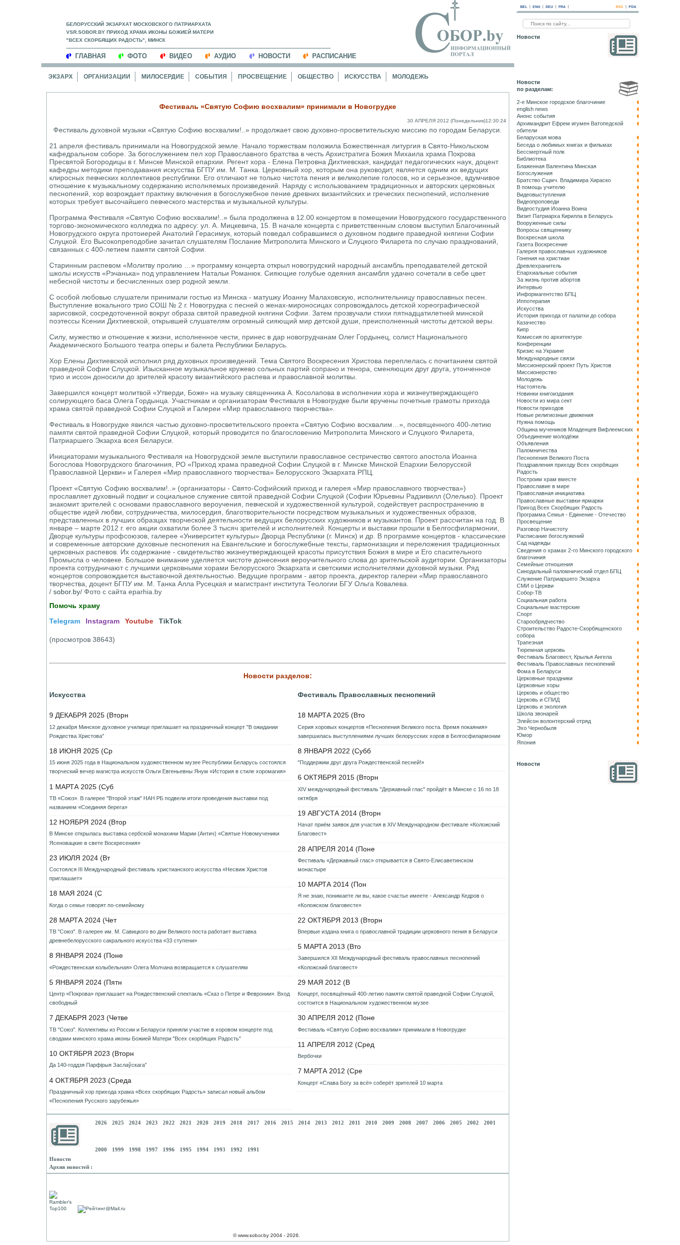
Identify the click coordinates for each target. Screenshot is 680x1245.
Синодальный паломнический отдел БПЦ (569, 571)
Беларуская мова (539, 137)
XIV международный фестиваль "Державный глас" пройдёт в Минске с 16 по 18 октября (398, 793)
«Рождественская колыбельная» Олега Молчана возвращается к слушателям (148, 967)
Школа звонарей (537, 714)
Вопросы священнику (544, 230)
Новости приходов (540, 408)
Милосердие (162, 76)
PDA (632, 6)
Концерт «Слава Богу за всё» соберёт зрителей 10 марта (370, 1083)
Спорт (524, 614)
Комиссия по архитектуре (549, 337)
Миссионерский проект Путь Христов (564, 365)
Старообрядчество (541, 621)
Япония (526, 742)
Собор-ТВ (529, 593)
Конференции (534, 344)
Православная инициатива (550, 493)
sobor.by (66, 592)
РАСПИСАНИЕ (334, 56)
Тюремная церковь (541, 650)
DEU (549, 6)
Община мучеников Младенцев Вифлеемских (575, 429)
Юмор (524, 735)
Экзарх (60, 76)
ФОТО (137, 56)
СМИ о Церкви (535, 586)
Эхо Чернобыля (537, 728)
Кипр (523, 329)
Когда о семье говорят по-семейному (96, 905)
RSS (619, 6)
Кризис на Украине (540, 351)
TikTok (170, 621)
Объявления (533, 443)
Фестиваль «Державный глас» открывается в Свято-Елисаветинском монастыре (385, 864)
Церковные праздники (544, 678)
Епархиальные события (547, 273)
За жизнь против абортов (548, 280)
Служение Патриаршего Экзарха (558, 579)
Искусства (362, 76)
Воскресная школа (540, 237)
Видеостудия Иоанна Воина (552, 208)
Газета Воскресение (542, 244)
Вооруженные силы (541, 223)
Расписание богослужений (550, 536)
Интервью (529, 287)
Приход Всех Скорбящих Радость (559, 508)
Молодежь (410, 76)
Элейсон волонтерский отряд (554, 721)
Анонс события (536, 116)
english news (532, 109)
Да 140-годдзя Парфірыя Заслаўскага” (98, 1065)
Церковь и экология (542, 707)
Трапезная (530, 642)
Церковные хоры (538, 685)
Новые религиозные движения (555, 415)
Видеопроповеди (538, 202)
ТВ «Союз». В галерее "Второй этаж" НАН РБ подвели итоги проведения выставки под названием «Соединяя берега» (158, 802)
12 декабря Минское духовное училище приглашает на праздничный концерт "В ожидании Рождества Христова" (163, 731)
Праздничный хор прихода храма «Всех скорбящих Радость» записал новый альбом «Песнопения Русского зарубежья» (157, 1096)
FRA (562, 6)
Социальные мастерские (548, 607)
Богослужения (535, 173)
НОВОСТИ (274, 56)
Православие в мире (543, 486)
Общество (316, 76)
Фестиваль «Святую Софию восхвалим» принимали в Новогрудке (382, 1030)
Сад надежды (534, 543)
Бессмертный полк (541, 152)
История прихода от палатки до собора (566, 315)
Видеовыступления (541, 195)
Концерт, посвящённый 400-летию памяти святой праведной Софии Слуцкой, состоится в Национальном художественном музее (396, 998)
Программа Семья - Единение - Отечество (571, 515)
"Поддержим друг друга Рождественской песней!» (361, 762)
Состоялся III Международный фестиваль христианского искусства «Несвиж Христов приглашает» (158, 873)
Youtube (139, 621)
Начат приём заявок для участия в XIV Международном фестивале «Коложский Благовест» (399, 829)
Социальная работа (542, 600)
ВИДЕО (180, 56)
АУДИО (225, 56)
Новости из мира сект (544, 401)
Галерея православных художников (562, 251)
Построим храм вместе (546, 479)
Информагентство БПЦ (546, 294)
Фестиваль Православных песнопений (367, 695)
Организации (107, 76)
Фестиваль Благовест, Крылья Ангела (564, 657)
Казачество (531, 322)
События (211, 76)
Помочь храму (74, 606)
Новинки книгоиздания (545, 394)
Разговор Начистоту (542, 529)
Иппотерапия (533, 301)
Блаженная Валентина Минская (556, 166)
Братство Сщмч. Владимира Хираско (564, 180)
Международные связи (545, 358)
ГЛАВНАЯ (90, 56)
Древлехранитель (539, 266)
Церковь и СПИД (538, 700)
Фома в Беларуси (539, 671)
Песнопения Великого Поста (553, 458)
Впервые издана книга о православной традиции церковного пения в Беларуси (397, 931)
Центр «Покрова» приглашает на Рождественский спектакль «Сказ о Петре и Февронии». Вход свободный (169, 998)
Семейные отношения (545, 564)
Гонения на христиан (543, 258)
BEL (523, 6)
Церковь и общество (543, 693)
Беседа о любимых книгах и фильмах (564, 145)
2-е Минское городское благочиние (561, 102)
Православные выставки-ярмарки (560, 501)
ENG (536, 6)
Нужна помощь (536, 422)
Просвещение (262, 76)
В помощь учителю (541, 187)
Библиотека (531, 159)
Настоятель (532, 387)
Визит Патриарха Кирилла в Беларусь (565, 216)
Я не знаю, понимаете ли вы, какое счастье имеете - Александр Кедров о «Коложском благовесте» (391, 900)
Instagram (102, 621)
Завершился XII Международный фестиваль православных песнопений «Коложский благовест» (389, 962)
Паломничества (537, 450)
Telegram (64, 621)
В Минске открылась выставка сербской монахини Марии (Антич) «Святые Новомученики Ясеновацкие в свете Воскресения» (164, 837)
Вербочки (310, 1056)
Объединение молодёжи (547, 436)
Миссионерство (537, 372)
